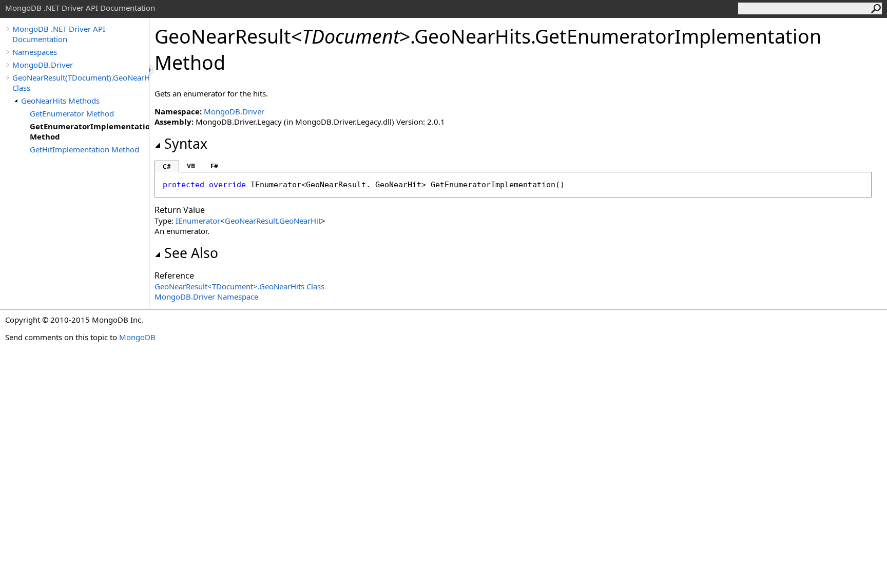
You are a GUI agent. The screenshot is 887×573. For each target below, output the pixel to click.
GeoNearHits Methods (60, 100)
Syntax (185, 143)
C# (167, 166)
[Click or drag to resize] (151, 70)
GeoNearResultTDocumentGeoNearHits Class (239, 286)
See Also (191, 253)
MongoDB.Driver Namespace (206, 296)
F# (214, 166)
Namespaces (34, 52)
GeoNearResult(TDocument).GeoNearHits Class (80, 82)
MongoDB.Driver (42, 65)
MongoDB (137, 337)
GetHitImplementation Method (84, 149)
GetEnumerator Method (72, 113)
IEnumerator (198, 220)
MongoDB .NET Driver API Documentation (58, 34)
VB (191, 166)
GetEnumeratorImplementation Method (89, 131)
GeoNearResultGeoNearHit (273, 220)
